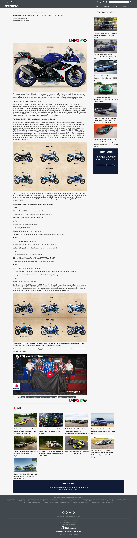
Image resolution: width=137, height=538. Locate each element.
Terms (67, 516)
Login (7, 2)
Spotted (126, 6)
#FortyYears (34, 397)
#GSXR (67, 397)
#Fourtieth (41, 397)
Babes (106, 6)
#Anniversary (49, 397)
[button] (70, 40)
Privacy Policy (61, 516)
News (115, 6)
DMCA (77, 516)
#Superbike (61, 397)
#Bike (55, 397)
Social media (19, 12)
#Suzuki (73, 397)
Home (14, 12)
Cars (97, 6)
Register (14, 2)
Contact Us (72, 516)
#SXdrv (28, 397)
